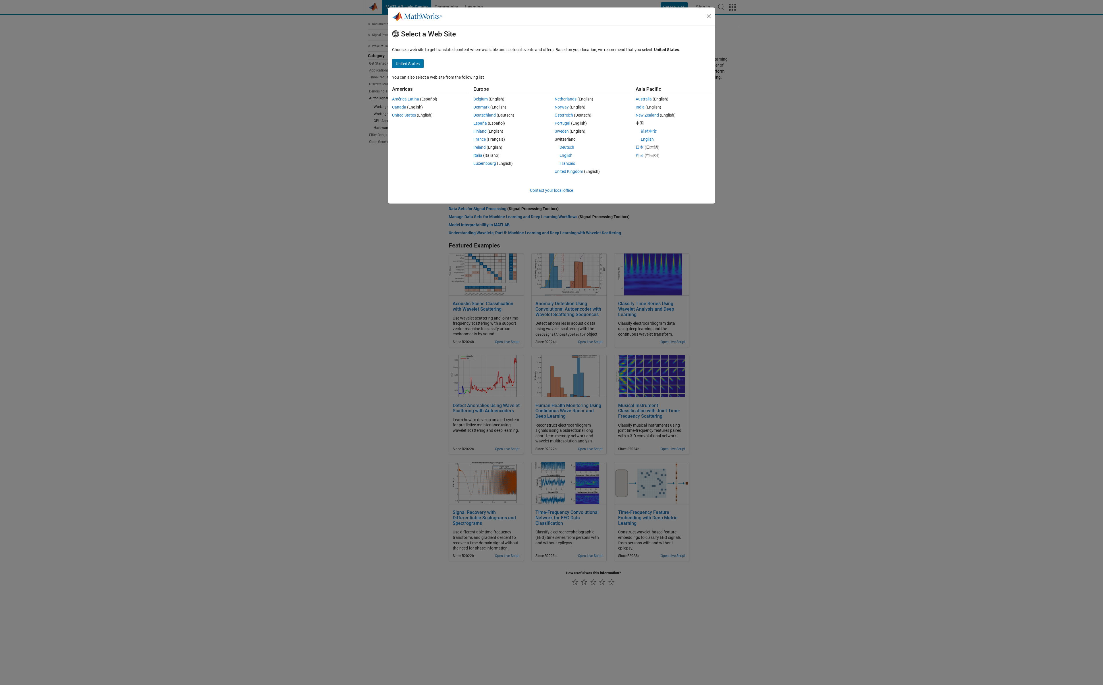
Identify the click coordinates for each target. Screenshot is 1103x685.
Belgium (480, 99)
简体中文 (649, 131)
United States (404, 115)
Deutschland (484, 115)
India (640, 107)
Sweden (562, 131)
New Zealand (647, 115)
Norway (562, 107)
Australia (644, 99)
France (479, 139)
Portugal (562, 123)
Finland (480, 131)
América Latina (405, 99)
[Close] (709, 16)
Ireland (479, 147)
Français (567, 163)
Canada (399, 107)
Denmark (481, 107)
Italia (477, 155)
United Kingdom (569, 171)
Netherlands (565, 99)
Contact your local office (551, 190)
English (566, 155)
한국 (640, 155)
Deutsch (567, 147)
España (480, 123)
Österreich (564, 115)
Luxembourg (484, 163)
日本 (640, 147)
